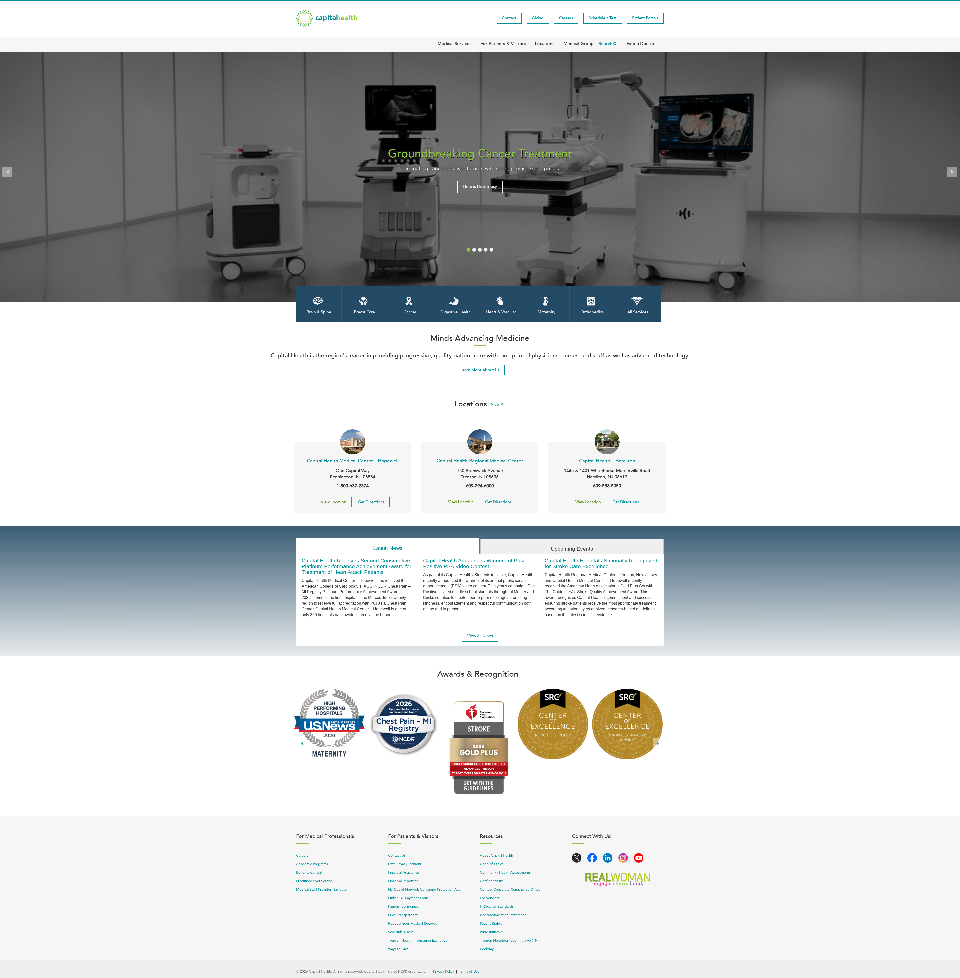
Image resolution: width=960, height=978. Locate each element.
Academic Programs (312, 864)
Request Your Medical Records (412, 923)
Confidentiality (491, 881)
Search (605, 43)
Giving (538, 18)
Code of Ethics (492, 864)
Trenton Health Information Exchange (418, 940)
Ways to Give (398, 949)
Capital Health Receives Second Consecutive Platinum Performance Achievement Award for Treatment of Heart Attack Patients (357, 566)
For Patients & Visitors (503, 43)
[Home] (326, 17)
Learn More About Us (480, 370)
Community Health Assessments (505, 872)
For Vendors (489, 898)
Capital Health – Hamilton (607, 461)
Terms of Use (469, 971)
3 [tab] (480, 250)
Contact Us (397, 855)
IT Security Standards (497, 906)
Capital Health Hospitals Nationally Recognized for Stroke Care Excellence (601, 563)
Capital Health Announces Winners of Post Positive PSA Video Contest (474, 563)
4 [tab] (486, 250)
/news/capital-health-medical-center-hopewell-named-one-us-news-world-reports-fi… (329, 723)
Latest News (388, 548)
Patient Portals (645, 18)
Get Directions (371, 502)
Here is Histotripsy (480, 186)
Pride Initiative (491, 932)
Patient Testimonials (403, 906)
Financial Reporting (403, 881)
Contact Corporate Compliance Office (510, 889)
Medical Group (579, 43)
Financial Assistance (403, 872)
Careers (566, 18)
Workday (487, 949)
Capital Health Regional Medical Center (480, 461)
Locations (544, 43)
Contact (509, 18)
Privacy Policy (443, 971)
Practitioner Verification (314, 881)
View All (498, 404)
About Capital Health (496, 855)
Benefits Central (309, 872)
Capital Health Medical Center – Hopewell (353, 461)
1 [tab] (468, 250)
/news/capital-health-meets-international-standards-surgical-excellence (553, 724)
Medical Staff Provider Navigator (322, 889)
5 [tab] (492, 250)
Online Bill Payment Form (408, 898)
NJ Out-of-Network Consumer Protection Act (424, 889)
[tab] (388, 546)
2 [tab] (474, 250)
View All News (480, 636)
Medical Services (455, 43)
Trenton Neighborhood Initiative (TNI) (510, 940)
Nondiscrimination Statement (503, 915)
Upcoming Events (572, 549)
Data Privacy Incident (405, 864)
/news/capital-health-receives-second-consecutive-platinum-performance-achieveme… (404, 724)
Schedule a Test (603, 18)
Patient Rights (491, 923)
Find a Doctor (641, 43)
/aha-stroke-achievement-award (478, 747)
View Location (333, 502)
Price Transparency (403, 915)
